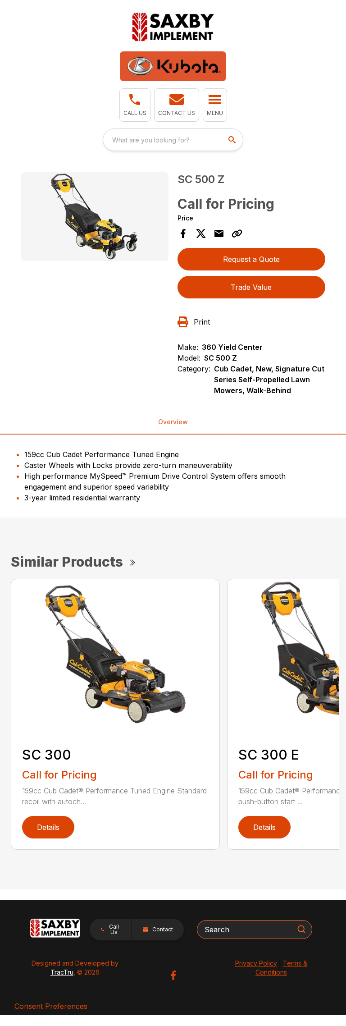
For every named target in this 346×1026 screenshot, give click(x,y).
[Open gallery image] (94, 216)
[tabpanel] (94, 218)
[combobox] (173, 140)
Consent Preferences (50, 1006)
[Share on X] (201, 233)
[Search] (301, 929)
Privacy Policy (256, 963)
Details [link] (48, 827)
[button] (134, 105)
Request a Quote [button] (251, 259)
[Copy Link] (237, 233)
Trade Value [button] (251, 287)
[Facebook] (173, 975)
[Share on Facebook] (183, 233)
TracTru (61, 972)
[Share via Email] (219, 233)
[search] (233, 139)
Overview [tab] (173, 422)
